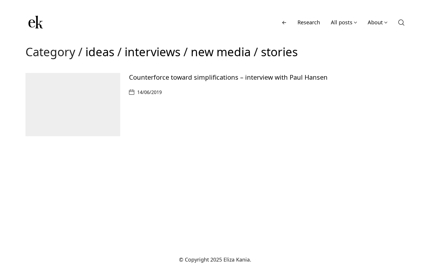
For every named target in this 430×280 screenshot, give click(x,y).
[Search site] (401, 22)
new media (221, 52)
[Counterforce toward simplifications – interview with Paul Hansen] (72, 104)
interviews (152, 52)
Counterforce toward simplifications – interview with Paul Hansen (228, 77)
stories (279, 52)
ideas (99, 52)
